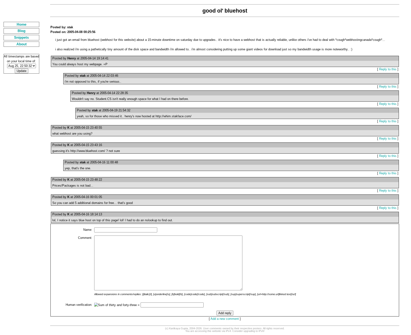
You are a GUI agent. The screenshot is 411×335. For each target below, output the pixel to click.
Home (21, 24)
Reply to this (387, 69)
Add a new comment (224, 319)
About (21, 44)
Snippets (21, 37)
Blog (21, 31)
